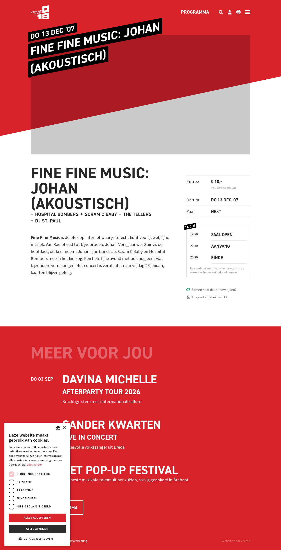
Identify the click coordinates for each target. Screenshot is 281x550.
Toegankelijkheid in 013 (209, 297)
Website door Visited (236, 541)
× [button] (64, 428)
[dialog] (37, 484)
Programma (195, 12)
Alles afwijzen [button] (37, 529)
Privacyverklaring (75, 541)
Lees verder (34, 464)
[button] (37, 538)
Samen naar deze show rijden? (214, 289)
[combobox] (58, 428)
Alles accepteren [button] (37, 518)
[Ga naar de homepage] (46, 12)
